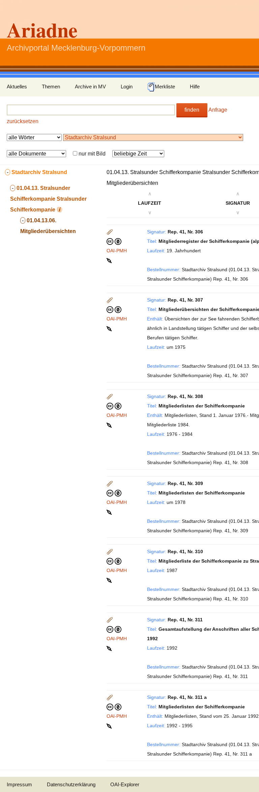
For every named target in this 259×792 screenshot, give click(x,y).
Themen (51, 86)
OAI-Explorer (124, 784)
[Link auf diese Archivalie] (110, 260)
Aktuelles (17, 86)
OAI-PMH (117, 250)
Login (127, 86)
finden (191, 110)
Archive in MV (90, 86)
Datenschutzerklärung (71, 784)
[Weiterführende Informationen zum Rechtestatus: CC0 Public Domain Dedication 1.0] (114, 241)
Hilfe (195, 86)
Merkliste (165, 86)
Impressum (19, 784)
